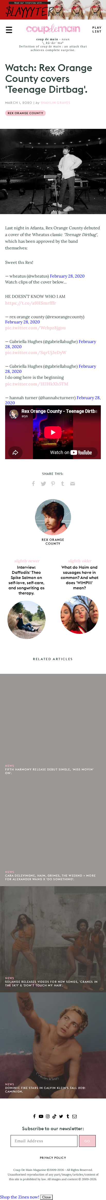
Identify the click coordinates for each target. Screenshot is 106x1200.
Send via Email (72, 484)
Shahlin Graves (55, 103)
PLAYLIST (97, 29)
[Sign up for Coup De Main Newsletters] (74, 1117)
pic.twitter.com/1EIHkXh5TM (36, 384)
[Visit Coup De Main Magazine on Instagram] (48, 1117)
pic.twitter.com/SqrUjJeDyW (35, 352)
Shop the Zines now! (19, 1196)
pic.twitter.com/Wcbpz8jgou (35, 328)
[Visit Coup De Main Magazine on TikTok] (54, 1117)
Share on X (43, 484)
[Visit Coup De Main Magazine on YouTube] (41, 1117)
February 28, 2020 (67, 276)
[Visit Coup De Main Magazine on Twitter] (61, 1117)
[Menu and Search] (9, 29)
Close (46, 1197)
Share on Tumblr (63, 484)
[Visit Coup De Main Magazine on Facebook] (34, 1117)
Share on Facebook (33, 484)
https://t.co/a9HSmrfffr (30, 303)
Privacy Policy (53, 1158)
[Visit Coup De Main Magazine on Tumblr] (68, 1117)
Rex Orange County (25, 113)
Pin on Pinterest (53, 484)
